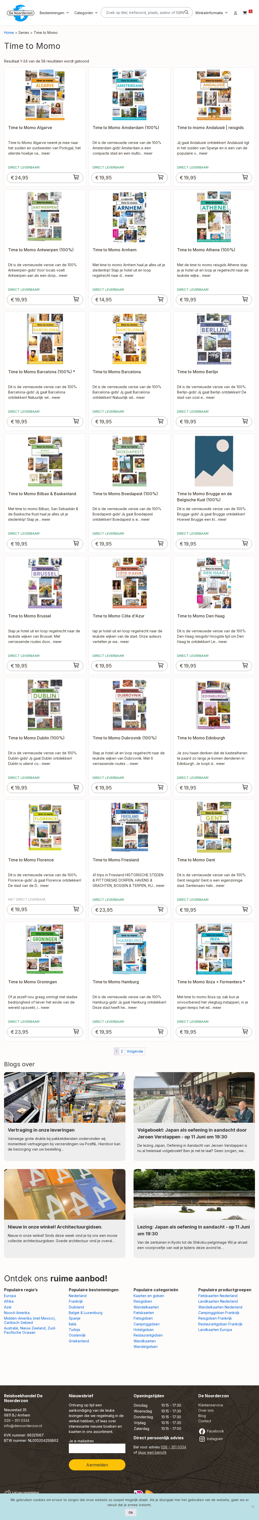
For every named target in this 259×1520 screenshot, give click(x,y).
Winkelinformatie (209, 13)
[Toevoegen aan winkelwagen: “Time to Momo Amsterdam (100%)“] (161, 177)
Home (9, 32)
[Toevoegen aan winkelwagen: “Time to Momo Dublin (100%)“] (76, 787)
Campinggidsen (147, 1324)
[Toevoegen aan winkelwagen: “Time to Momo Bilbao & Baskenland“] (76, 543)
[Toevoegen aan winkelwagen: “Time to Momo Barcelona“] (161, 421)
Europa (10, 1296)
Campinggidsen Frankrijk (219, 1312)
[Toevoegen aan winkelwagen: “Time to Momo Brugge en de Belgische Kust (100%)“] (245, 543)
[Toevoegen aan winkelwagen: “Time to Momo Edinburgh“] (245, 787)
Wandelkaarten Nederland (220, 1307)
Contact (204, 1421)
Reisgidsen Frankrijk (215, 1318)
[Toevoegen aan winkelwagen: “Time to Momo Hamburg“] (161, 1031)
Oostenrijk (77, 1335)
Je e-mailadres (81, 1441)
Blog (202, 1415)
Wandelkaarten (146, 1307)
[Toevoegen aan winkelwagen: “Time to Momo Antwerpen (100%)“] (76, 299)
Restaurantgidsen (148, 1335)
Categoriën (83, 13)
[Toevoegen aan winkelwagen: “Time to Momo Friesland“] (161, 909)
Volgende (135, 1051)
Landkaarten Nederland (218, 1301)
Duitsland (76, 1307)
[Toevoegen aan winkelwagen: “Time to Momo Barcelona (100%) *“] (76, 421)
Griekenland (79, 1341)
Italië (72, 1324)
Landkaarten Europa (215, 1329)
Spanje (74, 1318)
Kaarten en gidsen (149, 1296)
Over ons (206, 1410)
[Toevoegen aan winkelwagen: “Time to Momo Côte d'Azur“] (161, 665)
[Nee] (252, 1506)
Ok (130, 1512)
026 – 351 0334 (16, 1420)
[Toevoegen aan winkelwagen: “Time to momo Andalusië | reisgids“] (245, 177)
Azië (7, 1307)
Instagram (214, 1438)
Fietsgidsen (143, 1318)
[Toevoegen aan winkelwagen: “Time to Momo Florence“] (76, 909)
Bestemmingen (52, 13)
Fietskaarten (144, 1312)
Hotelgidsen (144, 1329)
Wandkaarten (145, 1341)
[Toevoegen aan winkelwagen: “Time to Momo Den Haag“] (245, 665)
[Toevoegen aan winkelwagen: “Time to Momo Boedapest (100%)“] (161, 543)
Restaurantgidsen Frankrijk (220, 1324)
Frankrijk (76, 1301)
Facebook (215, 1431)
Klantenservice (210, 1405)
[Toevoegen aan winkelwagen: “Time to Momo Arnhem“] (161, 299)
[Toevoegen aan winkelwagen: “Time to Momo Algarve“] (76, 177)
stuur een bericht (152, 1452)
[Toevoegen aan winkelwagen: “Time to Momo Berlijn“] (245, 421)
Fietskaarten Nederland (218, 1296)
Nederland (78, 1296)
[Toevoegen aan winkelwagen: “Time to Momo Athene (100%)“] (245, 299)
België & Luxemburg (85, 1312)
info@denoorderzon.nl (23, 1426)
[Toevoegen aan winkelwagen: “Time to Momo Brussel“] (76, 665)
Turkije (74, 1329)
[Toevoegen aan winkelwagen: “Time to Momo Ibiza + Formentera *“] (245, 1031)
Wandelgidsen (146, 1346)
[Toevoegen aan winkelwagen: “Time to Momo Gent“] (245, 909)
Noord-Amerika (17, 1312)
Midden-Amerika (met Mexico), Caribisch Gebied (30, 1320)
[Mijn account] (235, 13)
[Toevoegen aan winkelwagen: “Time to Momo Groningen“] (76, 1031)
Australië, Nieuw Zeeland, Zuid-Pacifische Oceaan (30, 1330)
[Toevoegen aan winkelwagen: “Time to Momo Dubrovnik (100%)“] (161, 787)
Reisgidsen (143, 1301)
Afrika (9, 1301)
